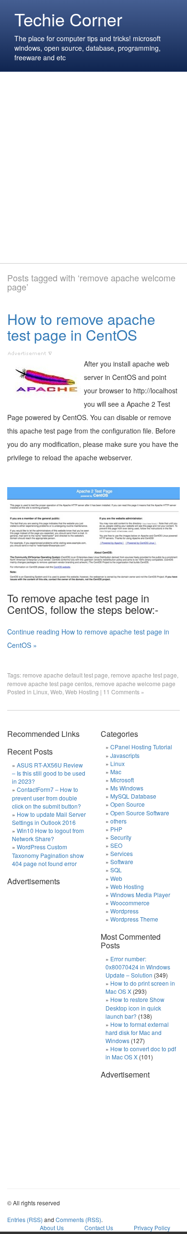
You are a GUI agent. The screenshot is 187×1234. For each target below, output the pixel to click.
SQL (116, 870)
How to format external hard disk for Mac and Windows (137, 1032)
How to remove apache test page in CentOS (81, 327)
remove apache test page (144, 675)
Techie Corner (68, 19)
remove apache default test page (65, 675)
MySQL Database (133, 796)
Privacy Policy (152, 1227)
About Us (52, 1227)
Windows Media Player (140, 894)
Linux (40, 692)
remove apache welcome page (135, 683)
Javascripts (125, 755)
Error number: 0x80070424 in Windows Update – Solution (137, 967)
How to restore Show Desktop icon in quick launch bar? (134, 1007)
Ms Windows (126, 788)
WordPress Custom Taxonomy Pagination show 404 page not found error (48, 855)
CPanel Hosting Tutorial (141, 747)
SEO (116, 845)
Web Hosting (82, 692)
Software (121, 861)
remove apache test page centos (49, 683)
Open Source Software (139, 813)
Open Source (127, 804)
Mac (115, 771)
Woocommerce (130, 903)
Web (56, 692)
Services (121, 853)
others (118, 821)
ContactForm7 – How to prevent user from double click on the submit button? (46, 797)
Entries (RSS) (25, 1219)
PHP (116, 829)
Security (120, 837)
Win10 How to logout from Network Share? (48, 834)
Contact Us (98, 1227)
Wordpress (124, 911)
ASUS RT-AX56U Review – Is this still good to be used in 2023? (48, 773)
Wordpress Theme (134, 919)
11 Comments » (123, 692)
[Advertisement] (93, 167)
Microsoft (122, 780)
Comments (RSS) (78, 1219)
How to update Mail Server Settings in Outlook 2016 (49, 818)
